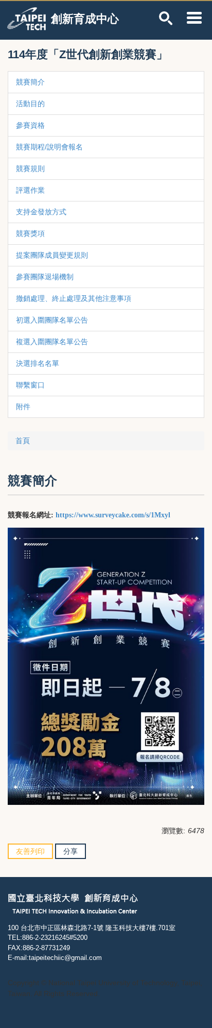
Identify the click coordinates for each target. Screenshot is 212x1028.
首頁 (22, 440)
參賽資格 (30, 125)
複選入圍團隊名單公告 (52, 342)
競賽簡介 (30, 82)
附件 (23, 406)
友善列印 (30, 851)
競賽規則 (30, 168)
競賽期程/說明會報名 (49, 147)
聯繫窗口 (30, 385)
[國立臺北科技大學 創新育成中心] (73, 903)
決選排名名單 (37, 363)
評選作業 (30, 190)
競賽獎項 (30, 233)
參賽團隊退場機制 (45, 277)
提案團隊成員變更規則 (52, 255)
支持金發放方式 (41, 212)
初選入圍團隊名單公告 (52, 320)
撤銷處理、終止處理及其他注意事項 (73, 298)
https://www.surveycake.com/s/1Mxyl (113, 515)
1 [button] (166, 18)
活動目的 (30, 103)
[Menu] (194, 17)
